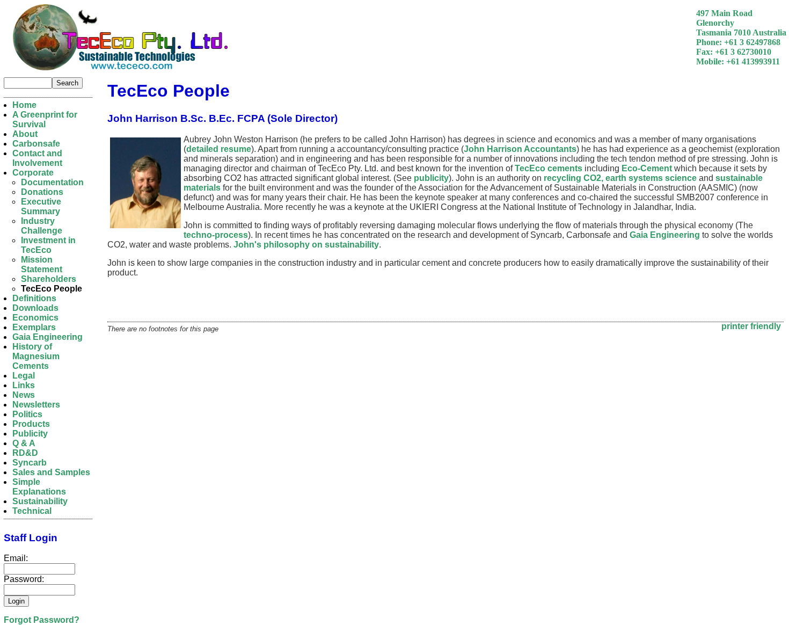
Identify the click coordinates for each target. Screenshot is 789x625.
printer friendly (751, 326)
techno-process (216, 234)
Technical (32, 510)
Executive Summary (41, 206)
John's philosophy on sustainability (306, 244)
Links (23, 385)
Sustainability (40, 501)
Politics (27, 414)
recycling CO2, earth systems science (620, 178)
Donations (42, 192)
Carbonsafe (36, 143)
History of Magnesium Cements (36, 356)
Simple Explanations (39, 486)
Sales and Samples (51, 472)
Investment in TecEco (48, 245)
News (23, 394)
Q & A (23, 443)
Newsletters (36, 404)
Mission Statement (41, 264)
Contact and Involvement (37, 158)
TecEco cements (548, 168)
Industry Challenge (41, 225)
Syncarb (29, 462)
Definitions (34, 298)
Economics (35, 317)
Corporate (33, 172)
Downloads (35, 307)
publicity (431, 178)
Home (24, 105)
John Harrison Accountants (520, 149)
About (25, 134)
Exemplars (34, 327)
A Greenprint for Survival (44, 119)
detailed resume (218, 149)
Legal (23, 375)
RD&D (25, 452)
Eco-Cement (647, 168)
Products (31, 423)
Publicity (30, 433)
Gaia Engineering (665, 234)
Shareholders (48, 279)
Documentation (52, 182)
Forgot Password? (41, 619)
